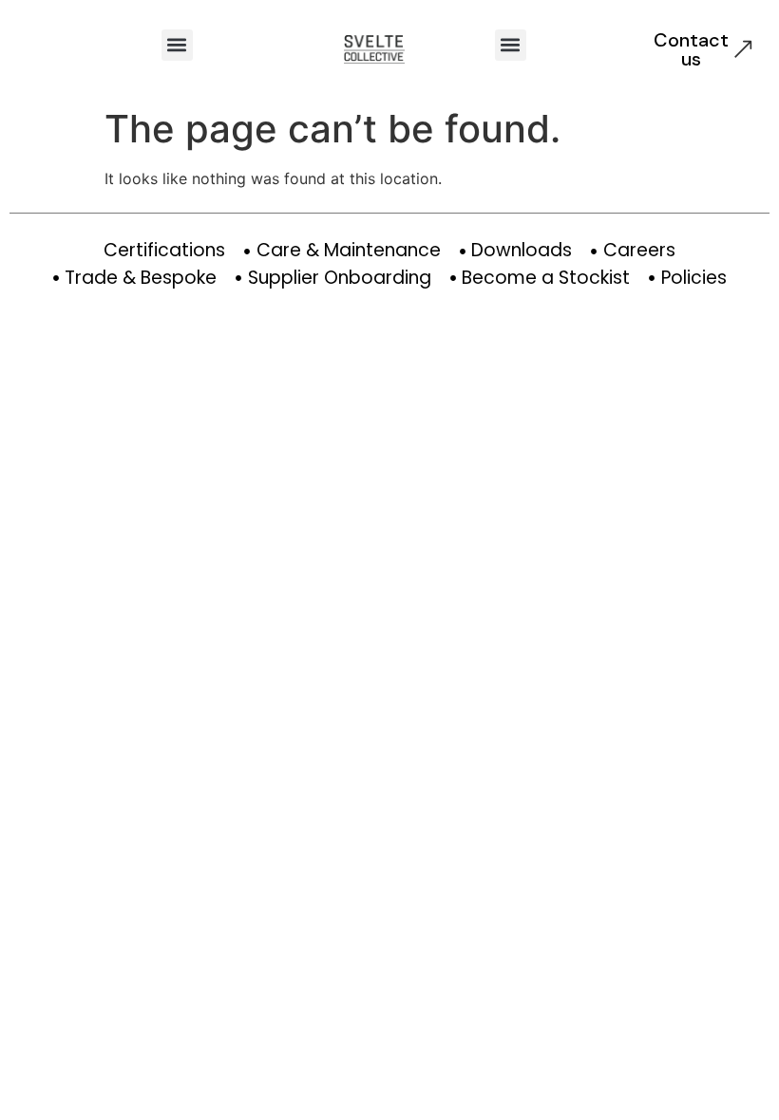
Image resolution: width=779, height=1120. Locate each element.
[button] (177, 45)
